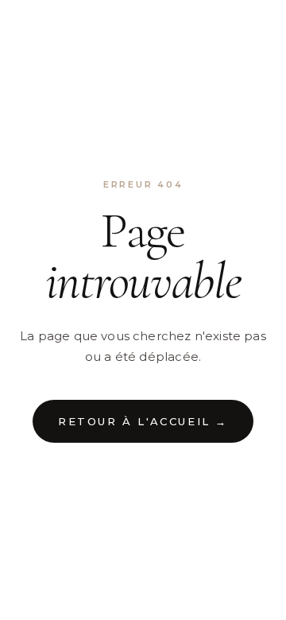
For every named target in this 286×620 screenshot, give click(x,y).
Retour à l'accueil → (143, 421)
